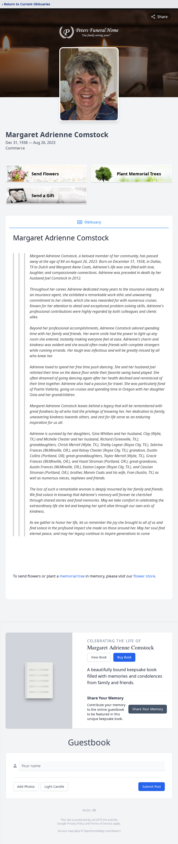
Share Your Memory (147, 709)
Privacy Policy (76, 823)
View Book (99, 657)
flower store (144, 576)
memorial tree (72, 576)
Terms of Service (101, 823)
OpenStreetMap (94, 831)
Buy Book (124, 657)
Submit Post (151, 786)
